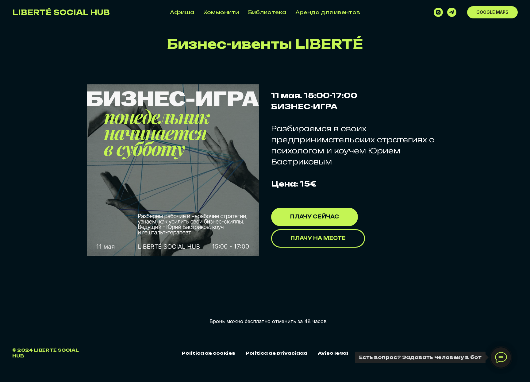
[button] (318, 238)
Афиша (182, 12)
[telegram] (451, 12)
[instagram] (438, 12)
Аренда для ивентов (327, 12)
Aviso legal (333, 353)
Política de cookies (208, 353)
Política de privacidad (276, 353)
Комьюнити (221, 12)
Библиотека (267, 12)
